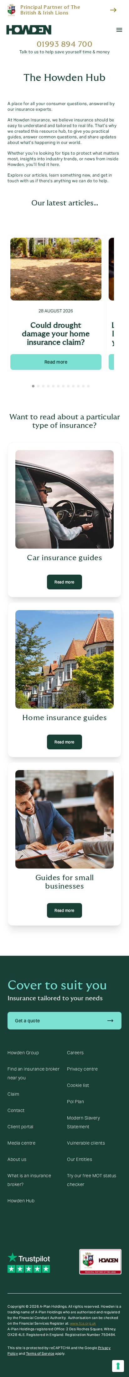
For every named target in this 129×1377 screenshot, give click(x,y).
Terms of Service (40, 1353)
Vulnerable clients (86, 1143)
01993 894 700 (65, 44)
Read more (56, 362)
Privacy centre (82, 1069)
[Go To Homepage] (28, 30)
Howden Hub (21, 1201)
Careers (75, 1052)
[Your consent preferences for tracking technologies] (118, 1366)
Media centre (21, 1143)
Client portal (21, 1127)
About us (17, 1159)
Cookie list (78, 1085)
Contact (16, 1110)
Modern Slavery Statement (83, 1122)
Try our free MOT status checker (91, 1180)
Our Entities (79, 1159)
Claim (13, 1094)
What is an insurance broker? (29, 1180)
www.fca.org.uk (83, 1323)
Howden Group (23, 1052)
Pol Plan (75, 1101)
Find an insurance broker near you (33, 1073)
